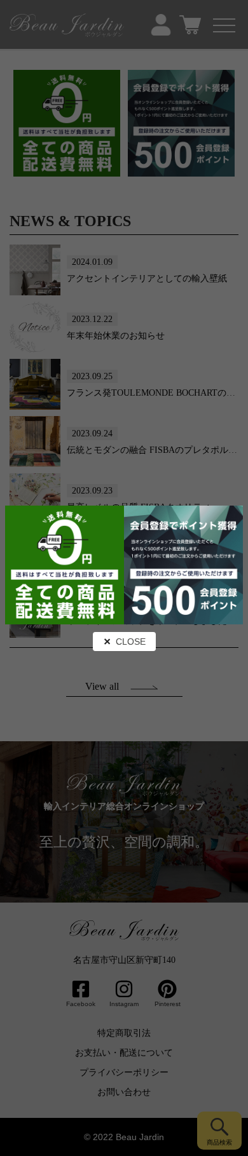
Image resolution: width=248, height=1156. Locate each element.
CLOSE (131, 641)
